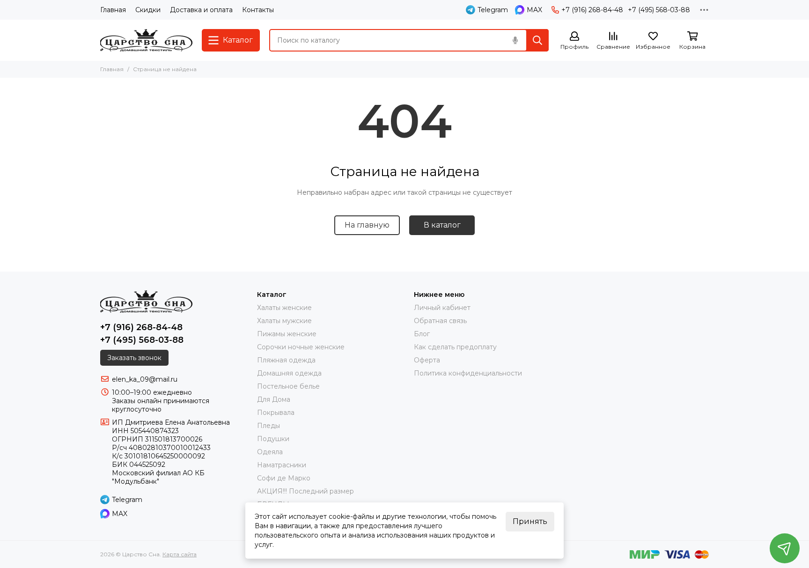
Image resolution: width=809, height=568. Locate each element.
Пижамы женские (286, 334)
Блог (422, 334)
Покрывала (275, 412)
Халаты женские (284, 307)
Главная (113, 10)
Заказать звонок (134, 358)
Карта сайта (179, 554)
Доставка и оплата (201, 10)
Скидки (148, 10)
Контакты (258, 10)
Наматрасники (281, 465)
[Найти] (537, 40)
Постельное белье (288, 386)
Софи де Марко (283, 478)
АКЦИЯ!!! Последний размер (305, 491)
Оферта (427, 360)
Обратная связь (440, 321)
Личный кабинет (442, 307)
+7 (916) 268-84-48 (592, 10)
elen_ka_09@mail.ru (144, 379)
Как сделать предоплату (455, 347)
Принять (530, 521)
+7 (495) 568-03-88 (659, 10)
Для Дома (273, 399)
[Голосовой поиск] (515, 40)
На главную (367, 225)
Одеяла (270, 452)
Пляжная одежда (286, 360)
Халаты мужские (284, 321)
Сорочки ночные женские (301, 347)
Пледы (268, 425)
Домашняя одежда (289, 373)
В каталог (442, 225)
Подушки (273, 439)
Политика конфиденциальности (468, 373)
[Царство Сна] (146, 40)
